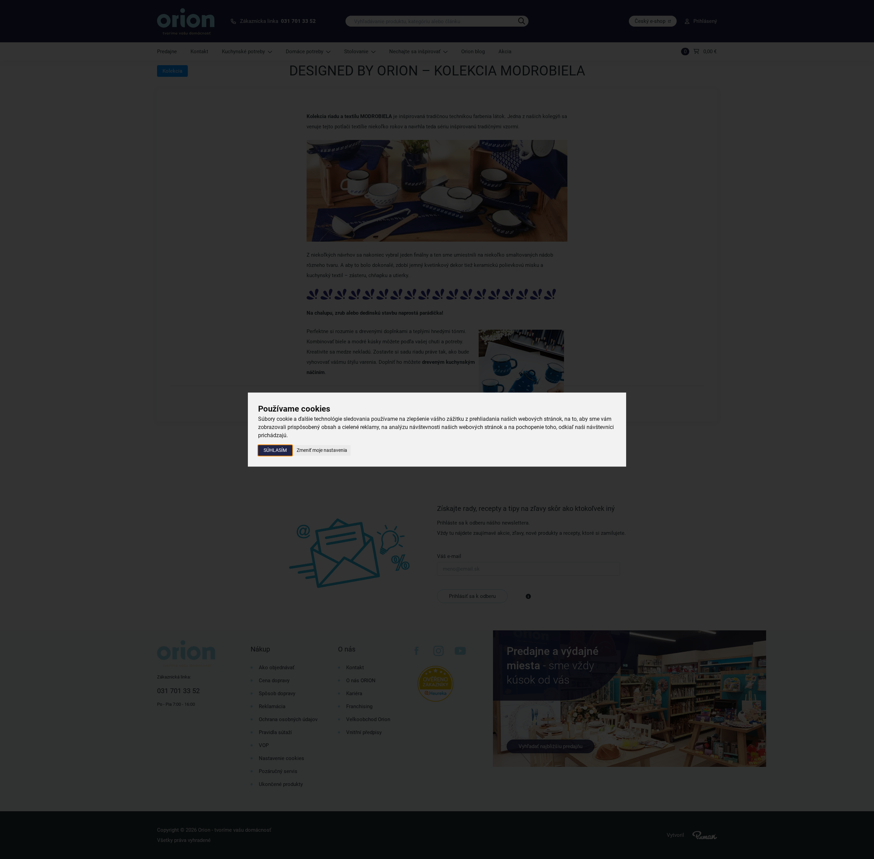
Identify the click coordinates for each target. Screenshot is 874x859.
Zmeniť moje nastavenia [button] (322, 450)
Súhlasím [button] (275, 450)
